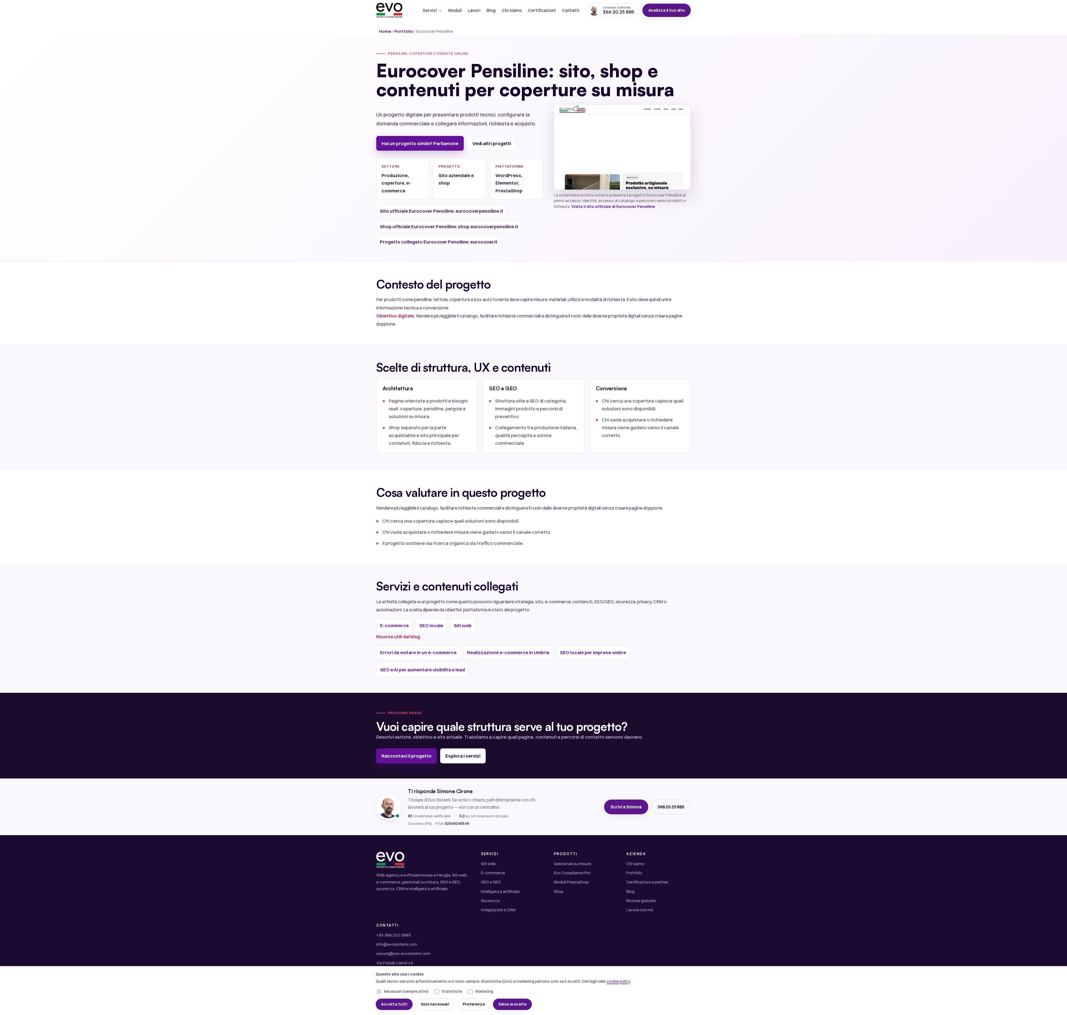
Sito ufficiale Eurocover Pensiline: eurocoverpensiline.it (441, 211)
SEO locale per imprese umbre (593, 652)
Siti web (463, 625)
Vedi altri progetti (491, 143)
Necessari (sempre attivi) (406, 991)
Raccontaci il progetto (407, 756)
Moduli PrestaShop (571, 882)
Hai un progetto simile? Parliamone (420, 143)
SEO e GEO (491, 882)
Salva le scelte (512, 1004)
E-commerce (394, 625)
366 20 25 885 (670, 807)
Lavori (474, 10)
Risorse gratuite (641, 900)
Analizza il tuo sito (666, 10)
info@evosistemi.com (396, 944)
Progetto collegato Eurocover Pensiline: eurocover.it (438, 242)
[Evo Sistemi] (389, 10)
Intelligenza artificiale (500, 891)
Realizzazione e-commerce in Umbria (508, 652)
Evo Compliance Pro (572, 872)
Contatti (570, 10)
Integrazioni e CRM (498, 909)
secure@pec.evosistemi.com (403, 953)
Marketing (484, 991)
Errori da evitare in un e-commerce (418, 652)
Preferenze (474, 1004)
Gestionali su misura (572, 863)
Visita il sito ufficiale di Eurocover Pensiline (613, 206)
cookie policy (618, 981)
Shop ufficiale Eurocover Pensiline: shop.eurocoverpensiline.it (449, 226)
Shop (559, 891)
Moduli (455, 10)
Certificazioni (542, 10)
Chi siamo (512, 10)
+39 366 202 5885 (393, 935)
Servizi (430, 10)
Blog (491, 10)
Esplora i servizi (462, 756)
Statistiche (452, 991)
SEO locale (431, 625)
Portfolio (403, 31)
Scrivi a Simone (626, 807)
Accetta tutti (394, 1004)
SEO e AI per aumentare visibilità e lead (422, 669)
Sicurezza (490, 900)
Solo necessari (435, 1004)
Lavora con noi (639, 909)
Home (385, 31)
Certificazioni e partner (647, 882)
